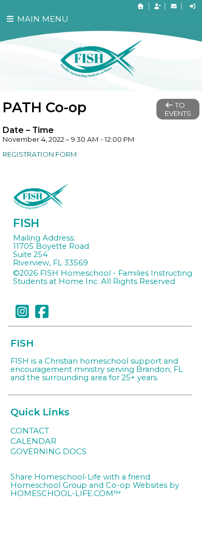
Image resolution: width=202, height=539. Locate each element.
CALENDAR (33, 441)
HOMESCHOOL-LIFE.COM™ (65, 493)
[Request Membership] (157, 6)
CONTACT (29, 431)
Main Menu (41, 19)
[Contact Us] (173, 6)
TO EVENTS (178, 109)
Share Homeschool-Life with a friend (80, 477)
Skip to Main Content (62, 289)
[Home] (141, 6)
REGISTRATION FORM (40, 154)
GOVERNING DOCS (48, 451)
